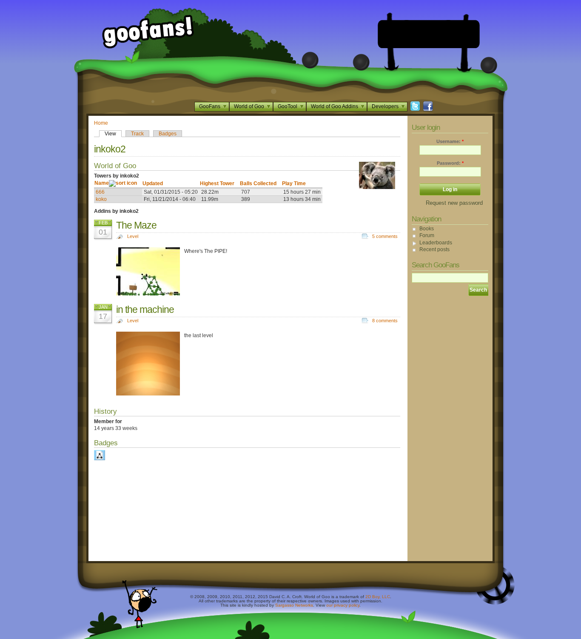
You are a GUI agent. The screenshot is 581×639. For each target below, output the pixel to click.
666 (100, 192)
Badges (168, 134)
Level (132, 236)
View (110, 134)
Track (137, 134)
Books (426, 229)
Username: (450, 141)
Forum (426, 235)
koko (101, 199)
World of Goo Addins (334, 106)
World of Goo (249, 106)
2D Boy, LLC (377, 596)
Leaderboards (435, 243)
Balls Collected (258, 183)
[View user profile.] (377, 187)
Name (101, 183)
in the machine (145, 309)
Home (101, 123)
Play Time (294, 183)
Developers (385, 106)
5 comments (385, 236)
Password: (450, 163)
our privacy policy (342, 605)
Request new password (454, 203)
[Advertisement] (428, 34)
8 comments (385, 320)
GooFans (209, 106)
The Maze (136, 225)
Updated (152, 183)
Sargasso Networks (294, 605)
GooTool (287, 106)
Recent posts (434, 249)
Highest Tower (217, 183)
